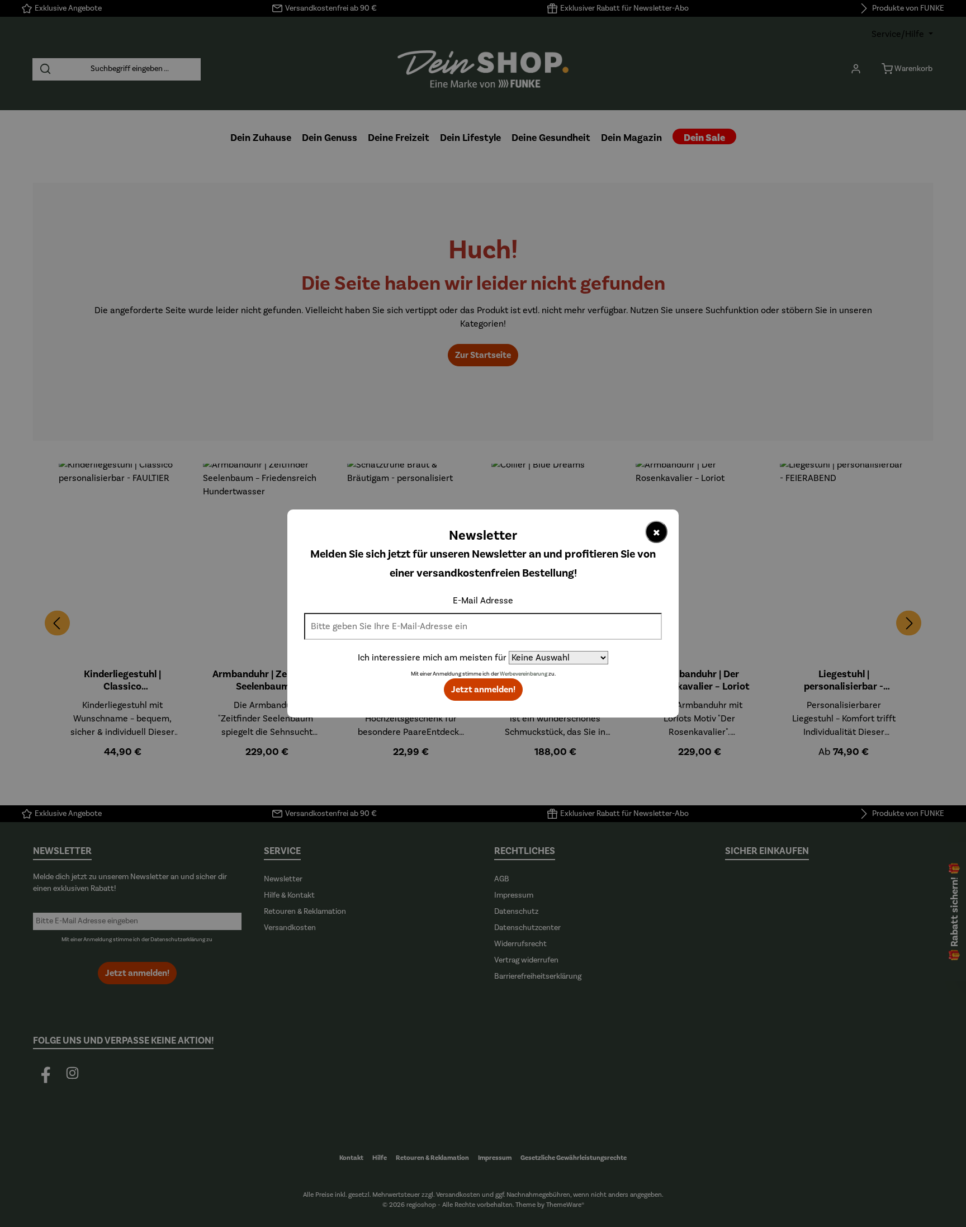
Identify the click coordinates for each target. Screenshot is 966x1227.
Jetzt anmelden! (483, 689)
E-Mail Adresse (483, 600)
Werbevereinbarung (523, 674)
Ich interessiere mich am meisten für (432, 657)
